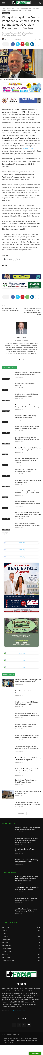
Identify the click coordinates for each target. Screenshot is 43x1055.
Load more (21, 813)
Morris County (11, 8)
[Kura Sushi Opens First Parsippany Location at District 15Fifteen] (8, 901)
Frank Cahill (9, 39)
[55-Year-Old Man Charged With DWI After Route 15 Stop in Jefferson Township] (8, 462)
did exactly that (28, 148)
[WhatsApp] (27, 44)
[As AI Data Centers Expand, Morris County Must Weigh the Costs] (8, 912)
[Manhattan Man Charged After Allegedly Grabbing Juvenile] (8, 483)
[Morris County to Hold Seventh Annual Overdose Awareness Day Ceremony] (8, 430)
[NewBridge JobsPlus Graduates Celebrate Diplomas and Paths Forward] (8, 526)
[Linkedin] (32, 44)
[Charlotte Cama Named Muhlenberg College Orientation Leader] (8, 397)
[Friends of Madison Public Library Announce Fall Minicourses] (8, 419)
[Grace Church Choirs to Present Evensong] (8, 386)
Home (4, 8)
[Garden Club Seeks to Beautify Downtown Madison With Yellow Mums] (8, 505)
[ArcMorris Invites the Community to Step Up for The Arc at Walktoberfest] (8, 376)
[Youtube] (29, 1025)
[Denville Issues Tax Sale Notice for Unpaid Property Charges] (8, 472)
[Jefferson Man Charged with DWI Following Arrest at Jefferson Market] (8, 440)
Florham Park (6, 519)
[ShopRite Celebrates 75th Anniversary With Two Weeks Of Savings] (8, 891)
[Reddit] (19, 1025)
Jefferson (5, 454)
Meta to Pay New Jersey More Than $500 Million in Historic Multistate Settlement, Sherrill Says (26, 840)
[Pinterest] (22, 44)
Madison (5, 389)
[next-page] (6, 533)
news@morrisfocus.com (17, 1011)
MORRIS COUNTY (8, 675)
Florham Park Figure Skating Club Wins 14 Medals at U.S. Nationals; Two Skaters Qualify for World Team (28, 514)
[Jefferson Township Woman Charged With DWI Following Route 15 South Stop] (8, 494)
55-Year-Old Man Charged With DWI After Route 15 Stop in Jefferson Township (26, 460)
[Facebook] (13, 44)
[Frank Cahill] (3, 39)
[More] (37, 44)
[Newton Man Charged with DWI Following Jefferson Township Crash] (8, 451)
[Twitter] (18, 44)
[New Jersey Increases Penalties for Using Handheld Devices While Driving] (8, 408)
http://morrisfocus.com (21, 340)
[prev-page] (3, 533)
